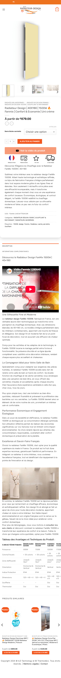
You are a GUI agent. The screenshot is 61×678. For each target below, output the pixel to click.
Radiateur (33, 224)
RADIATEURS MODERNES (14, 103)
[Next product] (7, 123)
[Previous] (7, 51)
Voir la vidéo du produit (32, 150)
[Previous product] (11, 123)
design (21, 224)
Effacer (52, 127)
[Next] (54, 51)
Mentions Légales (31, 664)
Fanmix (27, 224)
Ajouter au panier (30, 141)
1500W (15, 224)
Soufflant (8, 226)
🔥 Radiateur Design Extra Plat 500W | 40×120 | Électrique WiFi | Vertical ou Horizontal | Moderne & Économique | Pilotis (45, 641)
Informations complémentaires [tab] (15, 251)
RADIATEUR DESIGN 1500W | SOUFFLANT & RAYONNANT (26, 104)
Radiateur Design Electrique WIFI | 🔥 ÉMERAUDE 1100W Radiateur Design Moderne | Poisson (15, 640)
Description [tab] (7, 246)
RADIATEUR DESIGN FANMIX (38, 103)
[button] (3, 9)
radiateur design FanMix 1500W (19, 319)
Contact (44, 664)
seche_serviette (44, 224)
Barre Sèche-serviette (13, 131)
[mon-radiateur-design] (30, 9)
